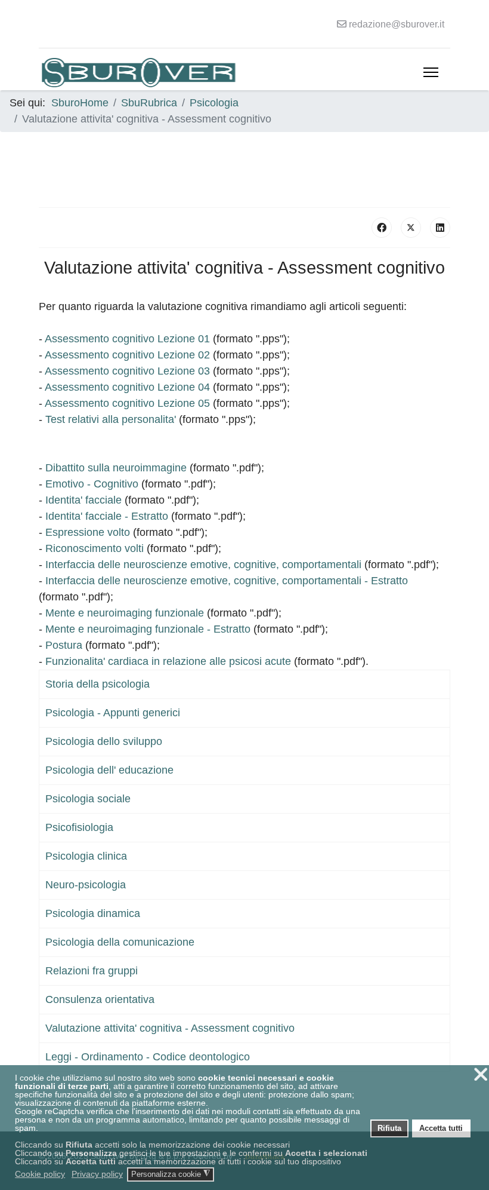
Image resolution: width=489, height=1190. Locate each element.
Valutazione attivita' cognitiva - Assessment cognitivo (170, 1028)
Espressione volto (87, 532)
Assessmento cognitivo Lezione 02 (127, 355)
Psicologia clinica (86, 856)
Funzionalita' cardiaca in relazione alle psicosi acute (168, 661)
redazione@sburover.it (396, 24)
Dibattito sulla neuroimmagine (116, 468)
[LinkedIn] (440, 227)
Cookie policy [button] (40, 1174)
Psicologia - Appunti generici (112, 713)
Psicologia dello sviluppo (103, 741)
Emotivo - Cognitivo (91, 484)
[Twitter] (411, 227)
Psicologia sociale (88, 799)
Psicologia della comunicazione (119, 942)
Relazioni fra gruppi (91, 971)
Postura (63, 645)
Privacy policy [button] (97, 1174)
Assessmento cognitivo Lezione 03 (127, 371)
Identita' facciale (83, 500)
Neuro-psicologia (85, 885)
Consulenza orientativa (99, 999)
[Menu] (430, 72)
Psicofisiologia (79, 827)
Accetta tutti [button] (441, 1128)
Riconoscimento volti (94, 548)
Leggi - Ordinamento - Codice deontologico (147, 1057)
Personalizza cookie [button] (170, 1174)
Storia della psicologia (97, 684)
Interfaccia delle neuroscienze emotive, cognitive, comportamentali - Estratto (226, 581)
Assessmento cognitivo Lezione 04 (127, 387)
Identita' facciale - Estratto (106, 516)
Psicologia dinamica (92, 913)
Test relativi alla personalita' (110, 419)
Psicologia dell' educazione (109, 770)
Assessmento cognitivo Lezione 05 (127, 403)
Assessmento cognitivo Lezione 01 (127, 339)
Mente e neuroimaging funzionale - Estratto (147, 629)
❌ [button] (480, 1074)
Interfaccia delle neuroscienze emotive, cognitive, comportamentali (203, 565)
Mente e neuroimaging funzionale (124, 613)
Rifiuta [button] (389, 1128)
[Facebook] (382, 227)
